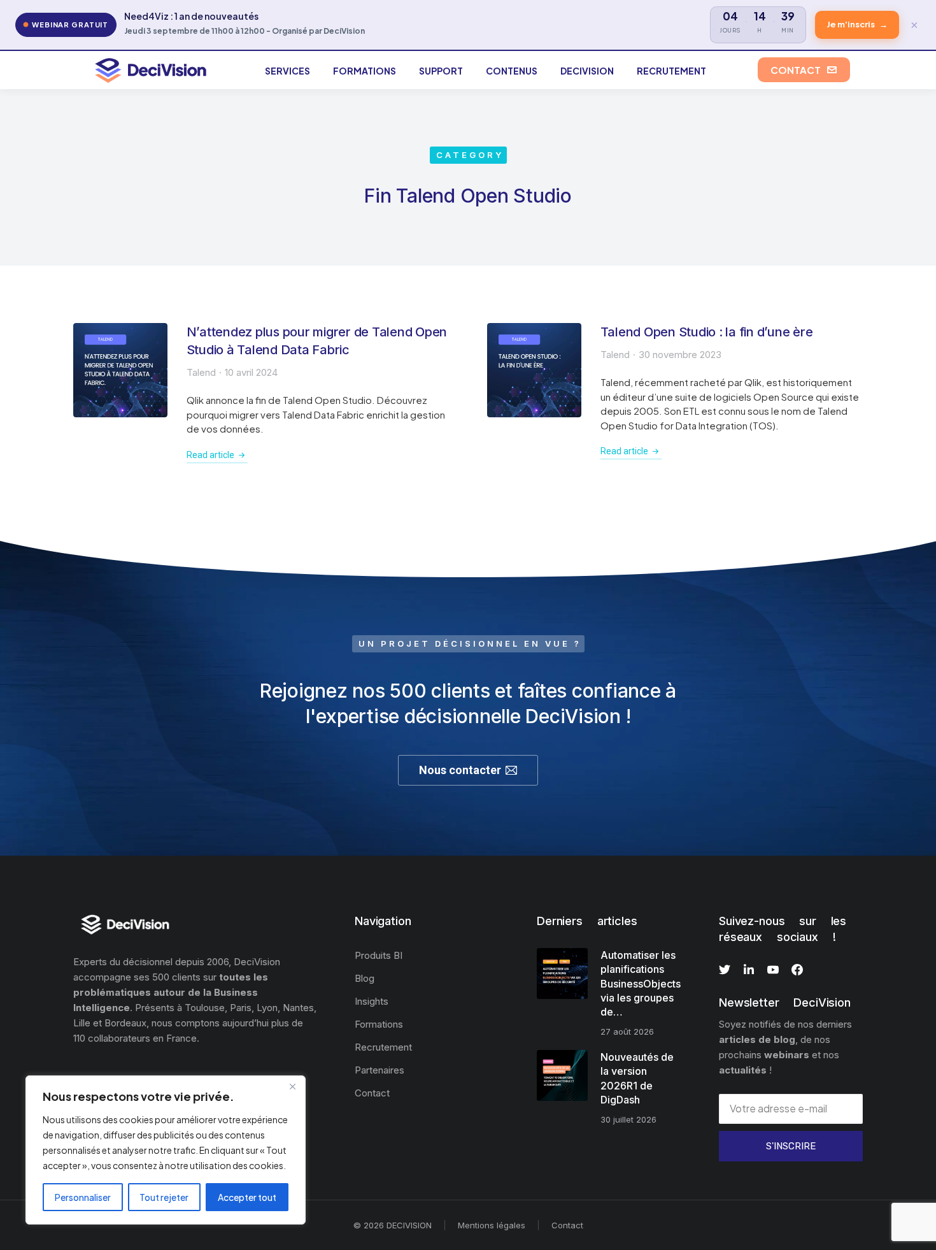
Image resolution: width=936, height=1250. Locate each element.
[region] (165, 1150)
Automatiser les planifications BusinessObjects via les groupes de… (640, 984)
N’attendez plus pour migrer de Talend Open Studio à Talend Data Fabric (317, 340)
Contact (567, 1225)
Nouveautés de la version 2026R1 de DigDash (637, 1078)
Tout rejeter (163, 1197)
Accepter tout (247, 1197)
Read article (210, 455)
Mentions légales (491, 1225)
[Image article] (120, 370)
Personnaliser (83, 1197)
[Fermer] (292, 1086)
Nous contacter (460, 770)
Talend (201, 372)
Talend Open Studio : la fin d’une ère (706, 332)
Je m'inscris (857, 24)
